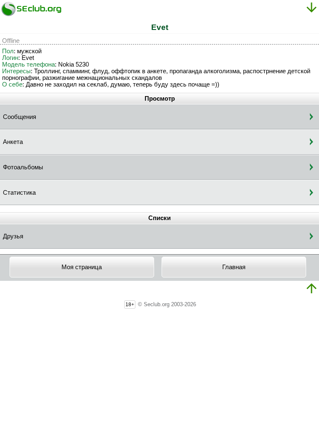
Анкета (13, 142)
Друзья (13, 236)
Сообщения (19, 117)
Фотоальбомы (23, 167)
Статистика (19, 192)
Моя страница (81, 267)
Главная (233, 267)
